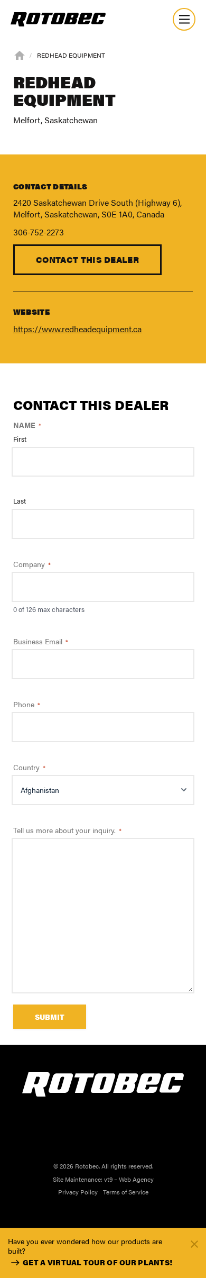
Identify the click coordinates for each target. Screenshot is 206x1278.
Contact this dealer (87, 259)
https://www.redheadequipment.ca (77, 329)
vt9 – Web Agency (129, 1179)
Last (19, 501)
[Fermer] (194, 1243)
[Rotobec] (58, 19)
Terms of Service (125, 1192)
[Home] (19, 54)
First (19, 439)
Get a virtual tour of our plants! (97, 1262)
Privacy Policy (78, 1192)
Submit (49, 1016)
